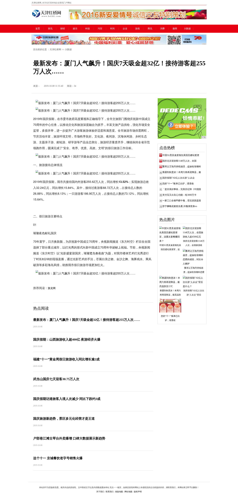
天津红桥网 (55, 49)
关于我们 (100, 492)
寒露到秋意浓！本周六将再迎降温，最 (181, 172)
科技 (87, 29)
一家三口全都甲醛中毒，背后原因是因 (181, 200)
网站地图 (128, 492)
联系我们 (109, 492)
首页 (37, 29)
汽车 (100, 29)
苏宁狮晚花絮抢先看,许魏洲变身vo (179, 206)
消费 (162, 29)
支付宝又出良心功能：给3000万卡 (179, 195)
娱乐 (75, 29)
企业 (125, 29)
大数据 (187, 29)
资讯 (50, 29)
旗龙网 (52, 288)
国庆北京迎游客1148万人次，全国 (179, 161)
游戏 (137, 29)
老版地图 (119, 492)
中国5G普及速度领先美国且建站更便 (180, 155)
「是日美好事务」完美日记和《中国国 (181, 189)
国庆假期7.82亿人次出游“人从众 (178, 178)
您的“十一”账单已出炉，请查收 (178, 183)
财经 (62, 29)
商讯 (150, 29)
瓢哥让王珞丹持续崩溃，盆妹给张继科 (181, 166)
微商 (175, 29)
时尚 (112, 29)
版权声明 (138, 492)
